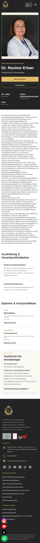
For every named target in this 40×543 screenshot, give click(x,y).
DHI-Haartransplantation (10, 480)
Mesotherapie (7, 497)
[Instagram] (4, 520)
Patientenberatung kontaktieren (16, 389)
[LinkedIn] (20, 467)
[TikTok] (4, 532)
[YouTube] (4, 526)
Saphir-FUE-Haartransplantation (13, 477)
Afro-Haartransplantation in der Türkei (15, 490)
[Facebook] (4, 467)
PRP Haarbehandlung (9, 500)
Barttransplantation (9, 512)
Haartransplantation (9, 509)
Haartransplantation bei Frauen (13, 494)
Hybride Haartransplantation (12, 483)
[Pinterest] (30, 467)
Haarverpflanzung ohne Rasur (12, 487)
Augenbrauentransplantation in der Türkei (17, 516)
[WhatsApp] (4, 538)
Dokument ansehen (10, 322)
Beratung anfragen (20, 79)
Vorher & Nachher (8, 519)
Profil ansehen (20, 85)
